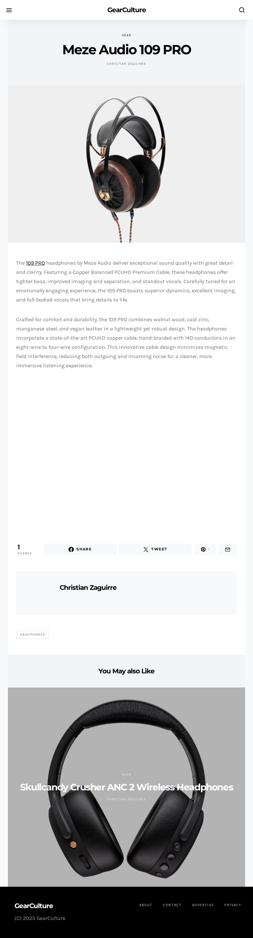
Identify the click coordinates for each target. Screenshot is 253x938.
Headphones (32, 635)
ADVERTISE (203, 905)
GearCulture (126, 10)
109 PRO (35, 263)
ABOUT (146, 905)
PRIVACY (232, 905)
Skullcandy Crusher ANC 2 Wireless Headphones (126, 787)
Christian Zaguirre (126, 64)
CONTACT (172, 905)
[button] (22, 454)
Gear (126, 35)
